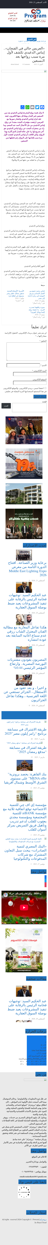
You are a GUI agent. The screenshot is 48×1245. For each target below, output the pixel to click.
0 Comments (26, 64)
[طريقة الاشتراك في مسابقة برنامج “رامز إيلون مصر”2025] (24, 720)
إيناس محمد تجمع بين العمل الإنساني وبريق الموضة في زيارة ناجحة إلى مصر (36, 294)
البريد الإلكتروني (39, 370)
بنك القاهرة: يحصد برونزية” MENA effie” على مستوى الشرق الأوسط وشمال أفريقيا (25, 778)
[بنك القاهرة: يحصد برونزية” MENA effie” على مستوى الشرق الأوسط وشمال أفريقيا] (24, 760)
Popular (44, 712)
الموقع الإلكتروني (40, 379)
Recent (44, 715)
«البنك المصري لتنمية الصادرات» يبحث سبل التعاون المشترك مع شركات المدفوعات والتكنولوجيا (25, 852)
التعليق (43, 341)
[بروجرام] (44, 30)
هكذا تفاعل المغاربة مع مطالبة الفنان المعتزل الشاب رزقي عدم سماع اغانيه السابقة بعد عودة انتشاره (25, 633)
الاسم (43, 365)
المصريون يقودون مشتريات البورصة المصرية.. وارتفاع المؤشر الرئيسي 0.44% (27, 663)
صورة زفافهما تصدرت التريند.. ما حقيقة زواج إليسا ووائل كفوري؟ (37, 309)
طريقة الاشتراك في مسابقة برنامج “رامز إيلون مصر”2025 (26, 731)
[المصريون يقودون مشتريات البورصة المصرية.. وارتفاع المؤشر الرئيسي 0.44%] (24, 648)
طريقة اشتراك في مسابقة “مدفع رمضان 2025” (28, 749)
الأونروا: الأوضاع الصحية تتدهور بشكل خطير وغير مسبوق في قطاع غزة (15, 293)
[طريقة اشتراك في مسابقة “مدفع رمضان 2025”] (24, 741)
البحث (44, 401)
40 (32, 739)
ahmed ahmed (15, 64)
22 (32, 757)
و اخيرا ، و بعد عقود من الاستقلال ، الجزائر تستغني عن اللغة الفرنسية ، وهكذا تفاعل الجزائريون (25, 693)
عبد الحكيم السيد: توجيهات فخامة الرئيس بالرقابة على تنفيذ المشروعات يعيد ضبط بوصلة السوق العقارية (27, 600)
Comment (41, 718)
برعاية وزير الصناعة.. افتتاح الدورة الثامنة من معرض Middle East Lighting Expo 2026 (27, 568)
